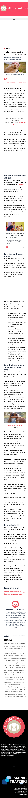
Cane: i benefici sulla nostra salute (13, 594)
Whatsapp (15, 125)
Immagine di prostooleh (14, 425)
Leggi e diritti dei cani (11, 82)
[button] (14, 19)
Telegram (22, 122)
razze (6, 270)
